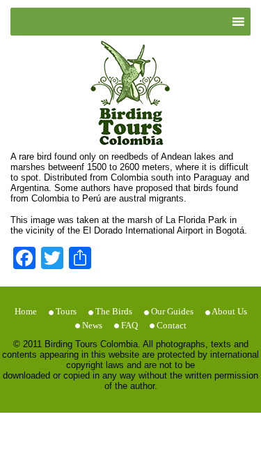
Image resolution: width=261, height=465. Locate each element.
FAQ (129, 325)
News (92, 325)
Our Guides (172, 311)
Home (26, 311)
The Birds (113, 311)
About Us (229, 311)
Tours (66, 311)
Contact (172, 325)
